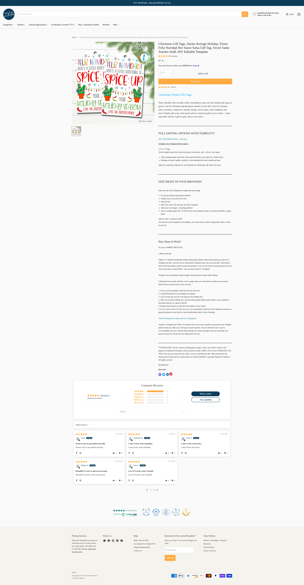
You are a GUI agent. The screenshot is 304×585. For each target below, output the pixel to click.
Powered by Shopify (78, 578)
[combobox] (130, 14)
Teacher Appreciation (38, 25)
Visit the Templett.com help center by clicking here (177, 318)
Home (74, 37)
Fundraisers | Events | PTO (62, 25)
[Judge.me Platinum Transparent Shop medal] (176, 512)
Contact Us (138, 551)
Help (115, 25)
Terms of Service (210, 551)
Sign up (170, 558)
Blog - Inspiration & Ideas (88, 25)
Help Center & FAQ (141, 540)
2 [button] (150, 490)
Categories (7, 25)
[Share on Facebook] (159, 374)
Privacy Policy (209, 547)
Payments (207, 544)
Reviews (106, 25)
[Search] (245, 14)
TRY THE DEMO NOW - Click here (172, 139)
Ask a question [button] (205, 400)
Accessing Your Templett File (144, 544)
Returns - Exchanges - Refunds (215, 540)
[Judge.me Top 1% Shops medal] (186, 512)
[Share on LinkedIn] (167, 374)
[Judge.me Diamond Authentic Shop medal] (146, 512)
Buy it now (195, 81)
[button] (164, 56)
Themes (20, 25)
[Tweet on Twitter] (163, 374)
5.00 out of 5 (104, 395)
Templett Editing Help (142, 547)
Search (74, 572)
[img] (81, 434)
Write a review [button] (205, 394)
